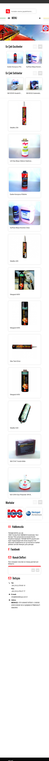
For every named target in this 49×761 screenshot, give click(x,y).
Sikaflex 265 (14, 261)
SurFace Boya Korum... (34, 67)
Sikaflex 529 (14, 428)
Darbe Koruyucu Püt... (14, 67)
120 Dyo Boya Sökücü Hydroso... (21, 161)
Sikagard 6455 (15, 328)
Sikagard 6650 (15, 294)
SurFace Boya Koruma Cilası (20, 228)
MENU (14, 18)
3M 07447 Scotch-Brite (18, 461)
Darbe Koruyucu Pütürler (18, 194)
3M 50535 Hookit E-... (14, 93)
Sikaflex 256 (14, 128)
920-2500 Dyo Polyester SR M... (21, 495)
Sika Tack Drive (15, 361)
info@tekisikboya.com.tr (19, 597)
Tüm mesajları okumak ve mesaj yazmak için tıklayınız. (23, 563)
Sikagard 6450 (15, 394)
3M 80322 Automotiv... (33, 93)
